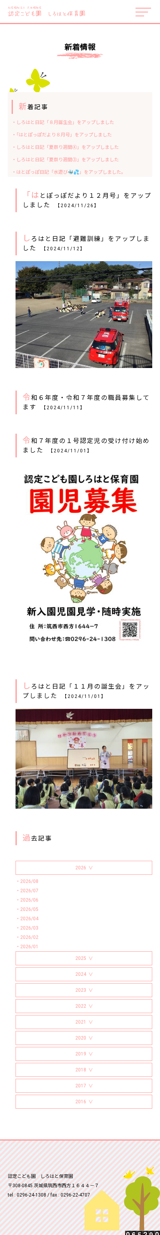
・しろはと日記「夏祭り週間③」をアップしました (65, 159)
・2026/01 (27, 946)
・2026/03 (27, 928)
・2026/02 (27, 937)
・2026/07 (27, 890)
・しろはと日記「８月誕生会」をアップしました (63, 122)
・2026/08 (27, 881)
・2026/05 (27, 909)
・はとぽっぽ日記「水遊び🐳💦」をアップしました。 (69, 172)
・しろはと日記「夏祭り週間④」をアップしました (65, 147)
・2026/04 (27, 918)
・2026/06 (27, 900)
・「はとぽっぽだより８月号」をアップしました (62, 135)
